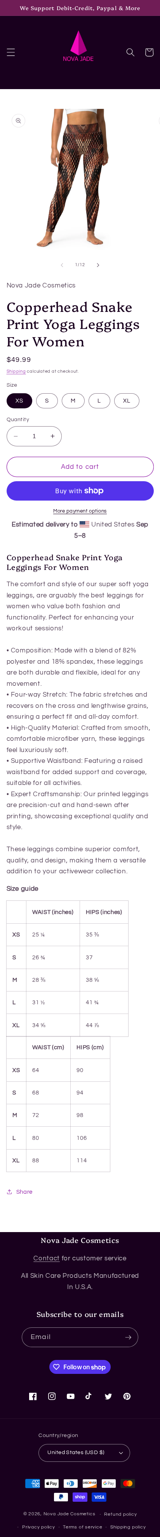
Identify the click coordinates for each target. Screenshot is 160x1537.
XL (126, 401)
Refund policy (120, 1514)
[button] (10, 52)
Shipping (16, 371)
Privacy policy (38, 1527)
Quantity (18, 419)
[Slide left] (62, 265)
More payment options (80, 511)
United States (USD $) (75, 1452)
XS (19, 401)
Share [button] (24, 1192)
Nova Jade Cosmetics (69, 1514)
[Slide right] (97, 265)
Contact (46, 1258)
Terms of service (82, 1527)
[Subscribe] (128, 1337)
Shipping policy (128, 1527)
